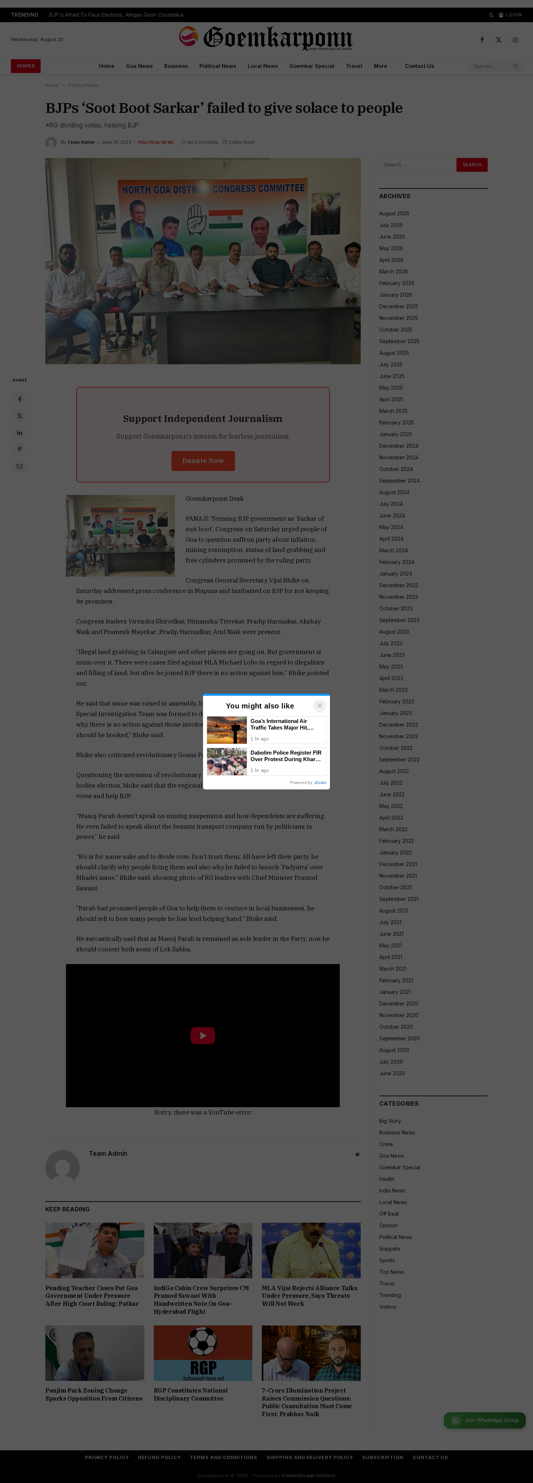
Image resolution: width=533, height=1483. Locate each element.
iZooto (320, 782)
